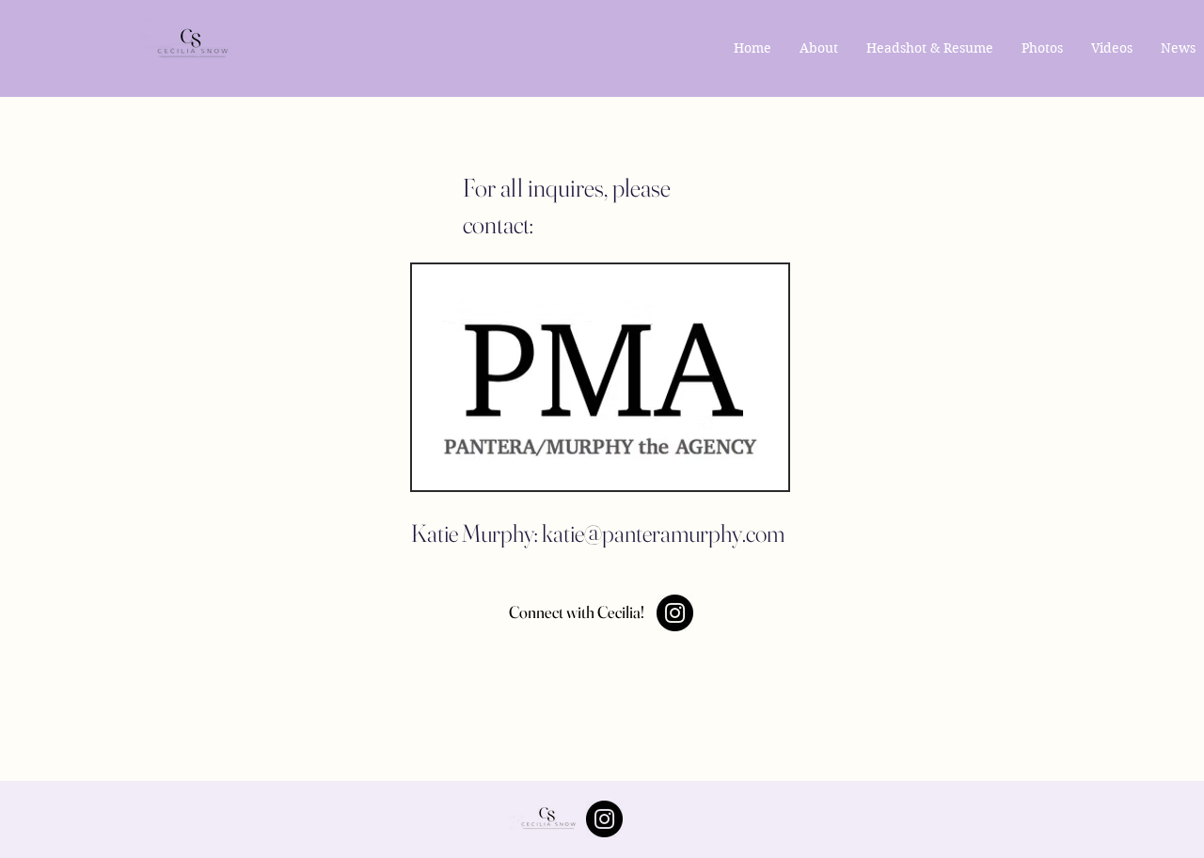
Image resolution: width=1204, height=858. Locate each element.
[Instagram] (675, 613)
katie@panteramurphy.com (663, 533)
